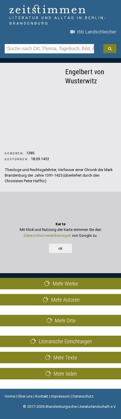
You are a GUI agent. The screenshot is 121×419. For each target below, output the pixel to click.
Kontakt (41, 396)
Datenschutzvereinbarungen (47, 235)
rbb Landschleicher (95, 32)
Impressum (60, 396)
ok (60, 248)
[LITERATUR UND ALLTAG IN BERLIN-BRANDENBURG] (60, 10)
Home (10, 396)
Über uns (25, 396)
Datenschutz (83, 396)
